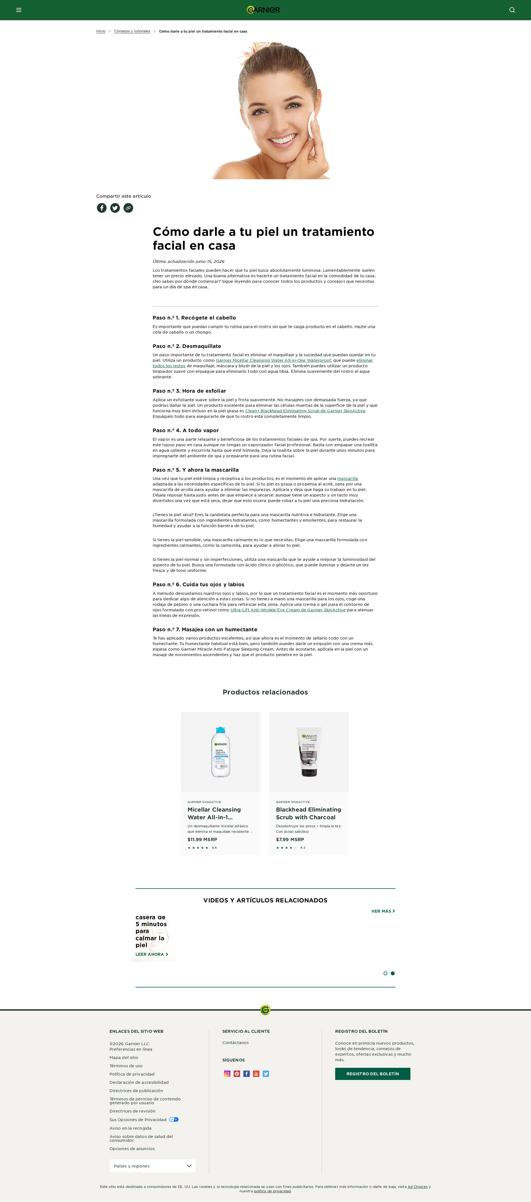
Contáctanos (235, 1042)
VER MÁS (381, 911)
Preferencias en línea (131, 1049)
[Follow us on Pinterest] (237, 1074)
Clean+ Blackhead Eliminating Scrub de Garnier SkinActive (305, 410)
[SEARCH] (512, 10)
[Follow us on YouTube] (256, 1074)
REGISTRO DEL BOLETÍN (373, 1073)
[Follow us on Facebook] (246, 1074)
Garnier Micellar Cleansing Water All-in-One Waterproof (273, 360)
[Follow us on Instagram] (227, 1074)
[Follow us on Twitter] (266, 1074)
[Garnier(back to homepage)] (263, 10)
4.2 (303, 847)
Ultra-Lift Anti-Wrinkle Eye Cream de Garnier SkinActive (288, 609)
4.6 (214, 847)
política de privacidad (272, 1191)
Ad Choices (418, 1186)
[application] (153, 1166)
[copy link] (128, 207)
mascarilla (347, 478)
